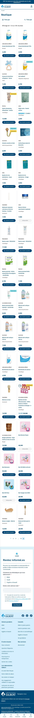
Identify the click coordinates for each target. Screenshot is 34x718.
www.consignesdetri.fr (6, 707)
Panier (30, 716)
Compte (24, 716)
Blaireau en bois (6, 400)
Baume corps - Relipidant (8, 241)
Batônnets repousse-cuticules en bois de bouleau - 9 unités (7, 209)
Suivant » (23, 538)
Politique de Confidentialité (7, 711)
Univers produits (7, 622)
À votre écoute (6, 642)
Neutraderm (5, 238)
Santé (3, 628)
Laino (19, 106)
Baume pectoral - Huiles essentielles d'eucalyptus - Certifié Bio (9, 273)
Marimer (4, 269)
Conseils (20, 622)
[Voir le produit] (9, 35)
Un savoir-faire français (7, 671)
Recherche (17, 716)
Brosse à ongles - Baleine (8, 521)
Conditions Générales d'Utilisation (22, 711)
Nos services (22, 642)
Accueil (4, 716)
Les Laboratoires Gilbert (7, 666)
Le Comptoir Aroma (6, 303)
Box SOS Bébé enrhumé (24, 467)
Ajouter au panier (10, 55)
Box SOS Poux (5, 493)
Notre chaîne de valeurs (8, 674)
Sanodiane (4, 204)
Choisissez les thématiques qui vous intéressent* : (14, 573)
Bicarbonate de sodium (8, 369)
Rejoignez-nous (21, 694)
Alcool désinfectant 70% (8, 46)
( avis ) (28, 113)
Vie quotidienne (22, 638)
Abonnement (21, 645)
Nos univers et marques (8, 677)
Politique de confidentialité (21, 599)
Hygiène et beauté (6, 631)
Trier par (29, 20)
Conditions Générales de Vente (8, 712)
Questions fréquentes (7, 648)
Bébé (3, 625)
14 (21, 539)
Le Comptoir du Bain (23, 397)
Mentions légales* (13, 600)
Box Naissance (6, 467)
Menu (11, 716)
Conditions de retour (21, 712)
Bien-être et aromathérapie (25, 631)
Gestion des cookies (7, 662)
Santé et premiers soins (24, 628)
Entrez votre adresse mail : (11, 586)
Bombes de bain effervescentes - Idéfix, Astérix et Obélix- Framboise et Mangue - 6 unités (24, 403)
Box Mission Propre (23, 435)
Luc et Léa (4, 74)
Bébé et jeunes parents (24, 625)
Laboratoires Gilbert (6, 43)
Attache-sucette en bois (8, 143)
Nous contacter (6, 645)
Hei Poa (4, 106)
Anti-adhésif (21, 76)
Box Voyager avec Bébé (24, 493)
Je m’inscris (17, 605)
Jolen (3, 172)
